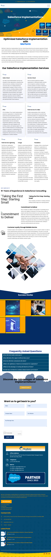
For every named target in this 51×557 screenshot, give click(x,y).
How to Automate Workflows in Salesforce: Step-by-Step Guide (20, 532)
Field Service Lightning (8, 142)
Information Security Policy (6, 509)
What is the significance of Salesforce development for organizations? (21, 363)
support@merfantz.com (8, 522)
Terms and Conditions (5, 504)
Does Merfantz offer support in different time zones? (17, 358)
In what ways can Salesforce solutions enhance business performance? (21, 369)
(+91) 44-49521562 (31, 1)
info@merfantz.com (21, 1)
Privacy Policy (3, 506)
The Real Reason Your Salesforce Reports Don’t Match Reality (19, 542)
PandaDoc (37, 142)
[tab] (25, 355)
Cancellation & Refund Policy (6, 507)
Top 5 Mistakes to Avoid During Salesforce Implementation (19, 537)
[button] (25, 387)
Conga (20, 142)
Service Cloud (32, 78)
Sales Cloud (6, 78)
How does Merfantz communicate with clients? (15, 361)
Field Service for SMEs (33, 109)
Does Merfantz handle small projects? (13, 355)
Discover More (6, 501)
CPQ (4, 109)
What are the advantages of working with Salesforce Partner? (18, 366)
